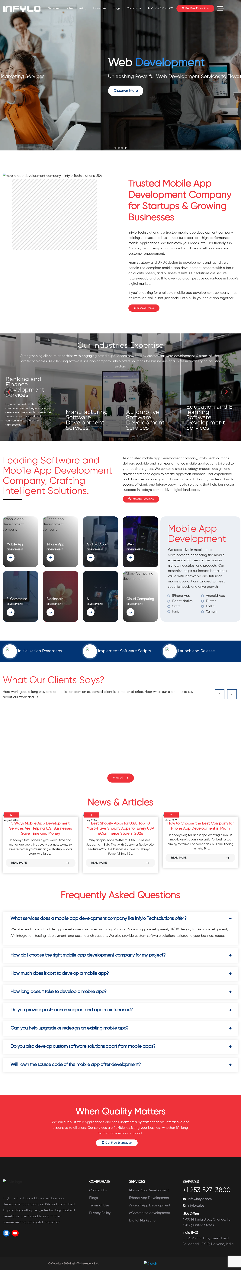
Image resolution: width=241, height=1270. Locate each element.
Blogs (116, 8)
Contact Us (98, 1190)
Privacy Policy (100, 1213)
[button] (115, 148)
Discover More (145, 308)
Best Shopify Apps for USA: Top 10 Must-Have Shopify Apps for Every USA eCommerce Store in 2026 (120, 828)
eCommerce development (149, 1213)
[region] (120, 75)
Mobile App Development (149, 1190)
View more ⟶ (18, 425)
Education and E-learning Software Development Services (150, 417)
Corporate (134, 8)
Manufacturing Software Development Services (26, 374)
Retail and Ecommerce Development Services (205, 419)
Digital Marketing (142, 1220)
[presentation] (9, 392)
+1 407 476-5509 (162, 8)
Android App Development (149, 1205)
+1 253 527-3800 (207, 1190)
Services (53, 8)
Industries (99, 8)
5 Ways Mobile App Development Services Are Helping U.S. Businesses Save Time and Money (40, 828)
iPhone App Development (149, 1198)
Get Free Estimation (196, 8)
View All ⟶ (120, 778)
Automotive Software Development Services (85, 419)
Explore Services (142, 499)
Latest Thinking (76, 8)
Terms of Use (99, 1205)
